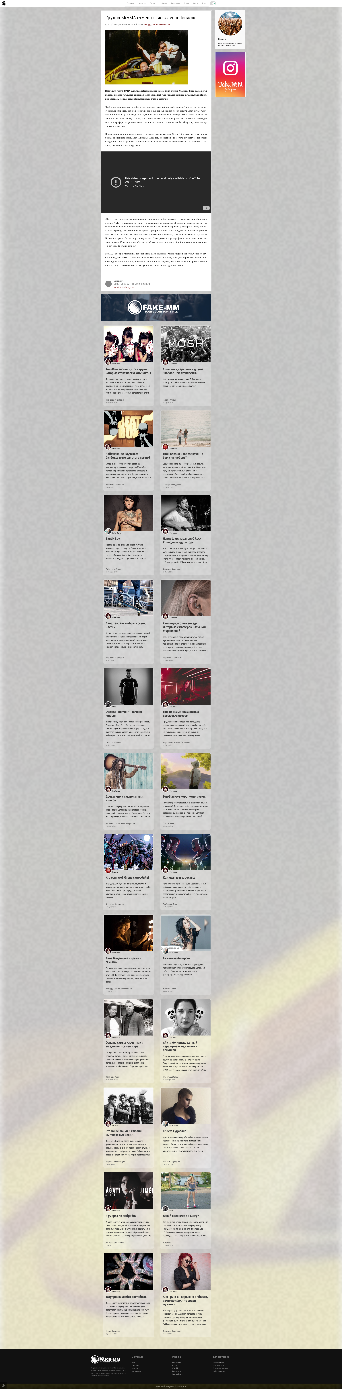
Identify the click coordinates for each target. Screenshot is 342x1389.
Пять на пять (176, 1371)
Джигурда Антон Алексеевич (157, 24)
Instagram (135, 1368)
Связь (195, 3)
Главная (130, 3)
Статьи (153, 3)
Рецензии (175, 3)
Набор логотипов (219, 1371)
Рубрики (163, 3)
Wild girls (175, 1368)
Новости (142, 3)
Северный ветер (177, 1374)
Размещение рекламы (220, 1368)
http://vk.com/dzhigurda (124, 287)
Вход (204, 3)
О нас (186, 3)
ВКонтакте (135, 1365)
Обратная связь (218, 1365)
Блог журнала (136, 1371)
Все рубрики (176, 1362)
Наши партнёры (218, 1362)
